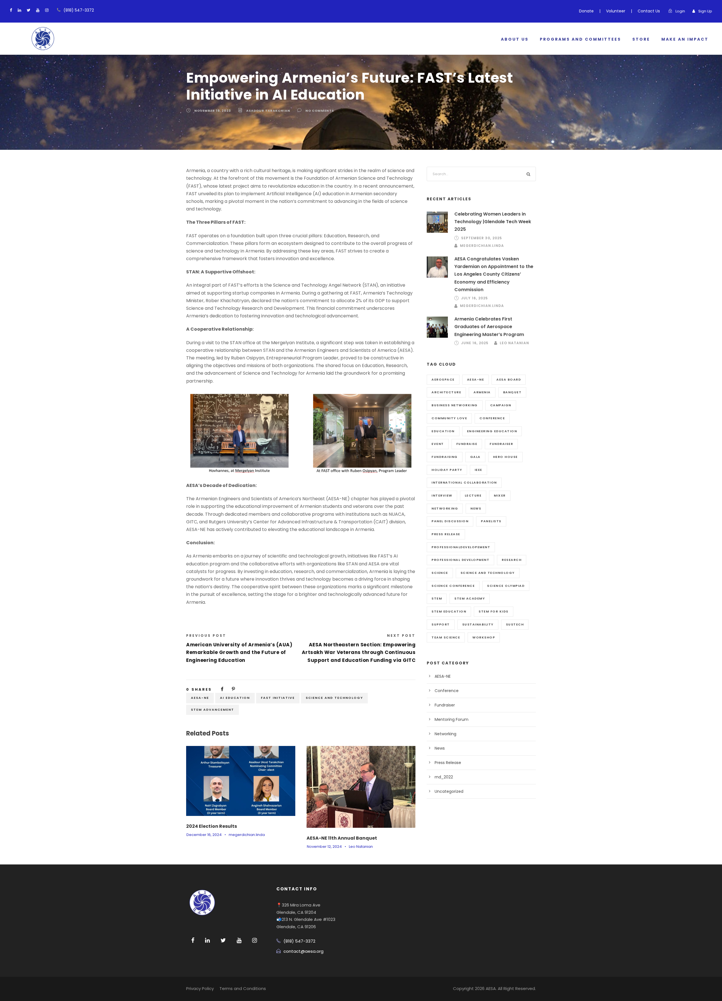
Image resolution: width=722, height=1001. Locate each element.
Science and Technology (334, 697)
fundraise (466, 444)
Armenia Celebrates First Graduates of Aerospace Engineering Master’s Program (489, 326)
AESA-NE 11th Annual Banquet (342, 838)
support (441, 624)
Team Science (446, 637)
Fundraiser (501, 444)
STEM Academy (469, 598)
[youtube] (37, 10)
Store (641, 39)
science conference (453, 585)
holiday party (447, 469)
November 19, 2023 (212, 110)
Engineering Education (492, 431)
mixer (500, 495)
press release (446, 534)
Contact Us (649, 11)
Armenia (482, 392)
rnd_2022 (444, 777)
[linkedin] (19, 10)
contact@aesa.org (303, 951)
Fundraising (445, 457)
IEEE (478, 469)
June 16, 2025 (474, 343)
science (440, 572)
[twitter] (28, 10)
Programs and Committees (580, 39)
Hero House (505, 457)
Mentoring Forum (451, 719)
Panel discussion (450, 521)
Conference (447, 690)
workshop (483, 637)
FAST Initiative (278, 697)
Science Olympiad (506, 585)
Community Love (449, 418)
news (475, 508)
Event (438, 444)
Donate (586, 11)
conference (492, 418)
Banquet (512, 392)
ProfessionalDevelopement (461, 547)
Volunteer (615, 11)
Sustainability (478, 624)
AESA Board (508, 379)
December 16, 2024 (204, 834)
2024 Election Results (211, 826)
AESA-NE (200, 697)
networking (445, 508)
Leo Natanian (361, 846)
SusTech (515, 624)
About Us (515, 39)
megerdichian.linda (247, 834)
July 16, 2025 (474, 298)
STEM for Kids (494, 611)
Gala (475, 457)
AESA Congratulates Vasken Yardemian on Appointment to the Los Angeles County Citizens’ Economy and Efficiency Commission (493, 274)
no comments (319, 110)
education (443, 431)
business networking (455, 405)
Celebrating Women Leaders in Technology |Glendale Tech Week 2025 (492, 221)
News (440, 748)
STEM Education (449, 611)
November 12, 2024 (324, 846)
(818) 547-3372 (78, 10)
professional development (460, 559)
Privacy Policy (200, 988)
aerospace (443, 379)
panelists (491, 521)
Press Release (448, 762)
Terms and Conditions (242, 988)
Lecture (473, 495)
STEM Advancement (212, 709)
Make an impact (684, 39)
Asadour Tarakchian (268, 110)
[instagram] (47, 10)
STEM (437, 598)
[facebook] (11, 10)
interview (442, 495)
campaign (500, 405)
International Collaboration (464, 482)
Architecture (446, 392)
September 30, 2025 (481, 238)
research (511, 559)
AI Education (235, 697)
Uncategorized (449, 791)
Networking (445, 734)
